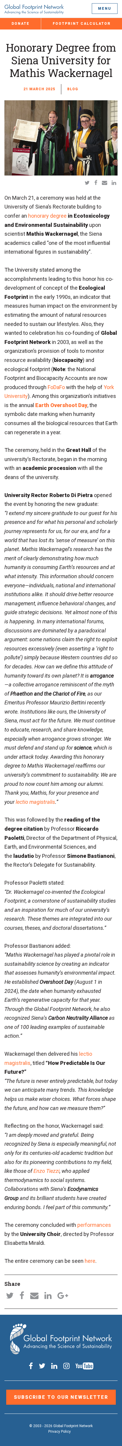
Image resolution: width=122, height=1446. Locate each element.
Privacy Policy (59, 1431)
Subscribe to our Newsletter (61, 1397)
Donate (21, 24)
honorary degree (47, 216)
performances (94, 1225)
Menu (104, 8)
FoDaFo (56, 387)
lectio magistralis (35, 802)
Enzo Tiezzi (46, 1171)
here (90, 1261)
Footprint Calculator (82, 24)
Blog (72, 89)
